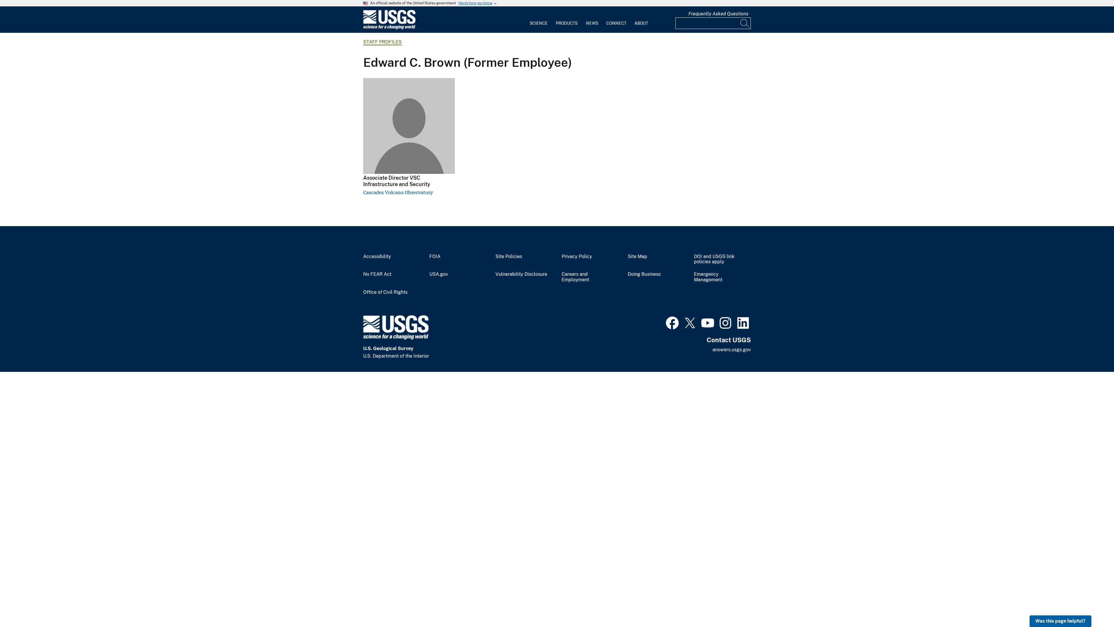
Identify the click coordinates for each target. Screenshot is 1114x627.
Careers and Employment (575, 277)
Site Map (637, 256)
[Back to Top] (1093, 606)
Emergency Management (708, 277)
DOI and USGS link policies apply (714, 259)
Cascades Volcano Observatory (398, 192)
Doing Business (644, 274)
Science (539, 23)
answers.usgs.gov (731, 349)
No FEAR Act (377, 274)
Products (567, 23)
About (641, 23)
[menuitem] (539, 20)
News (592, 23)
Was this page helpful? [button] (1060, 621)
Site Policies (508, 256)
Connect (616, 23)
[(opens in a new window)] (672, 322)
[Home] (389, 28)
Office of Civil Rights (385, 292)
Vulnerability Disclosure (521, 274)
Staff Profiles (382, 42)
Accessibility (377, 256)
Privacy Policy (577, 256)
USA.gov (438, 274)
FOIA (434, 256)
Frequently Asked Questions (718, 14)
